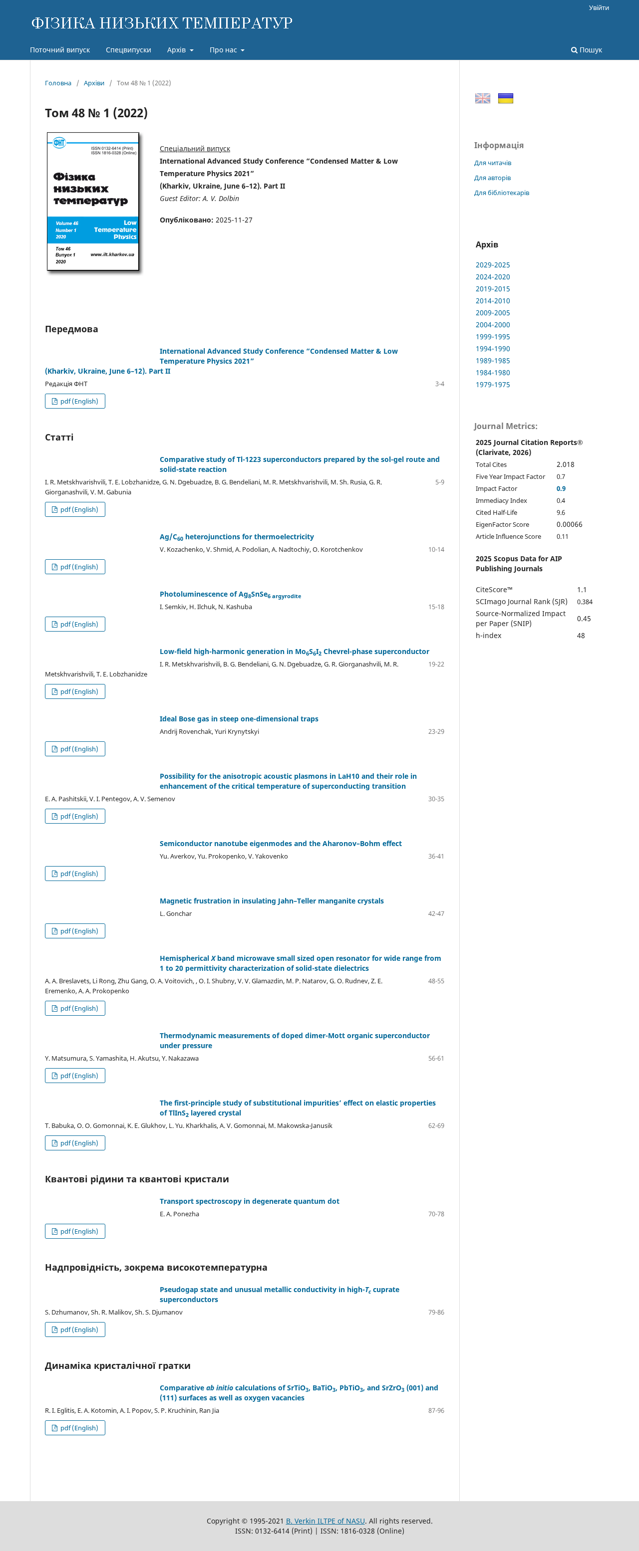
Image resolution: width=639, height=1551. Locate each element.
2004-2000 (493, 324)
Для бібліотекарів (501, 192)
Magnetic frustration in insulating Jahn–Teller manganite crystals (272, 900)
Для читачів (492, 162)
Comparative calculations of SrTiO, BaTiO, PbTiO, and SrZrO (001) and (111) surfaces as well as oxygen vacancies (299, 1392)
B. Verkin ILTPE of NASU (325, 1521)
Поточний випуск (60, 49)
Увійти (599, 7)
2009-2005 (493, 312)
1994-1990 (493, 348)
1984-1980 (493, 372)
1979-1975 (493, 384)
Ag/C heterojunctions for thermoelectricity (237, 536)
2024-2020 (493, 276)
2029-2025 (493, 264)
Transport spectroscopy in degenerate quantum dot (249, 1201)
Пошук (590, 49)
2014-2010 (493, 300)
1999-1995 (493, 336)
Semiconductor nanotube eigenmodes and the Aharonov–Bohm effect (281, 843)
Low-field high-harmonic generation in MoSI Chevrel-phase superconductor (294, 651)
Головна (58, 82)
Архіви (94, 82)
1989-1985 (493, 360)
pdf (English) (78, 401)
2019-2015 (493, 288)
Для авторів (492, 177)
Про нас (224, 49)
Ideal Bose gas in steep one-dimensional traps (239, 718)
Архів (177, 49)
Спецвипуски (128, 49)
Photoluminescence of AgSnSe (231, 594)
